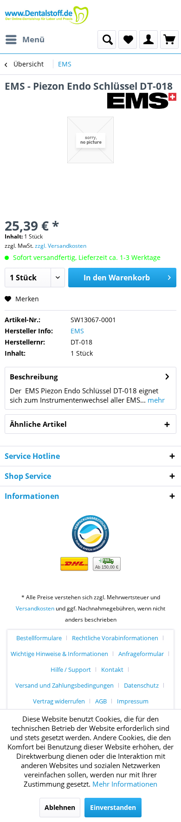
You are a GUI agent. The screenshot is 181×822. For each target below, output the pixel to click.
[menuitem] (24, 39)
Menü (33, 39)
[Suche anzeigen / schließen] (106, 39)
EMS (77, 330)
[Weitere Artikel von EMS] (141, 101)
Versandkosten (35, 608)
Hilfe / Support (71, 669)
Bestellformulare (39, 638)
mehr (155, 399)
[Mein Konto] (148, 39)
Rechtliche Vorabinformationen (115, 638)
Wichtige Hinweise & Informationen (59, 654)
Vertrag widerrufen (59, 701)
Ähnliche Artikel (38, 424)
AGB (101, 701)
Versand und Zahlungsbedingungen (64, 685)
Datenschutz (141, 685)
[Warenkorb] (169, 39)
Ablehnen (60, 807)
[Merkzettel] (127, 39)
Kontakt (112, 669)
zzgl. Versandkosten (60, 246)
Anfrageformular (141, 654)
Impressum (133, 701)
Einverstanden (113, 807)
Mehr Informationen (124, 784)
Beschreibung (34, 376)
